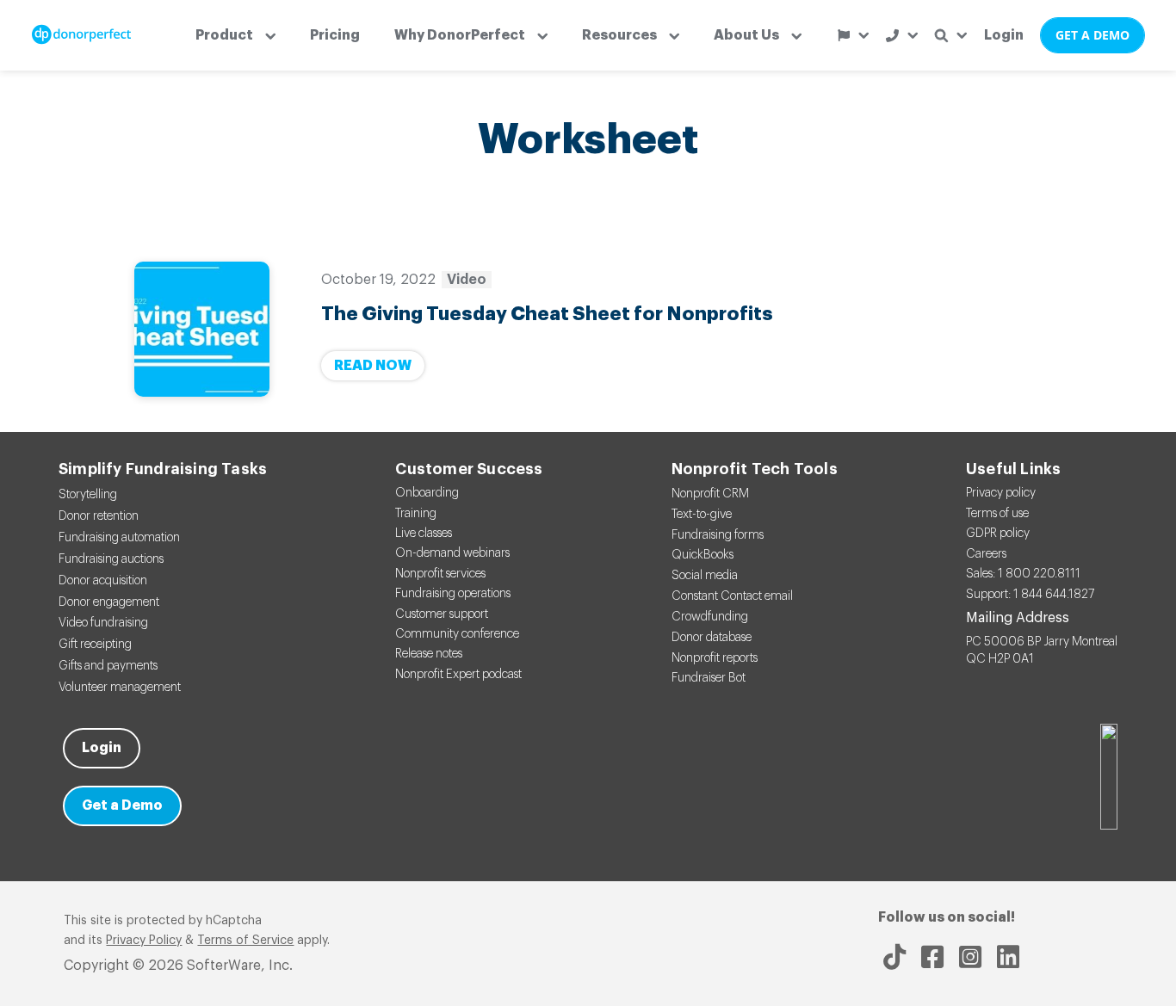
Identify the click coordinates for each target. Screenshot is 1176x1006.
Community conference (457, 634)
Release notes (428, 654)
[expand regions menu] (853, 35)
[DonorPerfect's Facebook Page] (932, 957)
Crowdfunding (710, 617)
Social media (705, 576)
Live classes (423, 534)
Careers (986, 554)
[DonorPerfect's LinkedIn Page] (1008, 957)
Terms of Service (245, 941)
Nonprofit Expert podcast (458, 675)
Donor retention (99, 516)
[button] (235, 35)
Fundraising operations (453, 594)
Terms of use (997, 514)
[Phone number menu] (902, 35)
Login (1004, 35)
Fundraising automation (119, 538)
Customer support (441, 614)
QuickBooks (702, 555)
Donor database (712, 638)
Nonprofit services (440, 574)
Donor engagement (109, 602)
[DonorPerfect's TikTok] (894, 957)
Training (415, 514)
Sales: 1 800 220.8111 (1023, 574)
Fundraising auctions (111, 559)
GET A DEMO (1092, 35)
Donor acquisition (103, 581)
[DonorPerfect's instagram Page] (970, 957)
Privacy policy (1001, 493)
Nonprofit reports (715, 658)
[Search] (951, 35)
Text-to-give (702, 515)
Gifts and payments (108, 666)
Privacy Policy (144, 941)
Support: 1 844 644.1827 (1030, 595)
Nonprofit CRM (710, 494)
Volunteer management (120, 688)
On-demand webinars (452, 553)
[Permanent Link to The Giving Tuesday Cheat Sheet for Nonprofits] (201, 329)
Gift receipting (95, 645)
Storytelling (88, 495)
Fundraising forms (718, 535)
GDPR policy (998, 534)
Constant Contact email (732, 596)
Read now (373, 366)
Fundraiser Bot (709, 678)
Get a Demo (122, 805)
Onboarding (427, 493)
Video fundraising (103, 623)
